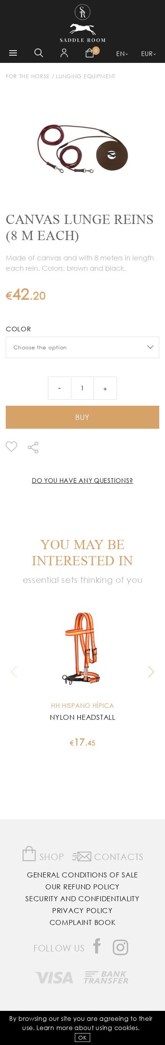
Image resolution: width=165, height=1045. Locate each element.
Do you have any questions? (82, 480)
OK (82, 1037)
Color (18, 329)
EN (120, 53)
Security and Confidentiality (82, 898)
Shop (50, 856)
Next (149, 672)
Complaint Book (83, 922)
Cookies (126, 1028)
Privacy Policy (82, 910)
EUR (147, 53)
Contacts (118, 856)
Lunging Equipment (86, 76)
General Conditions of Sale (82, 875)
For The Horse (28, 76)
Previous (15, 672)
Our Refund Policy (82, 886)
